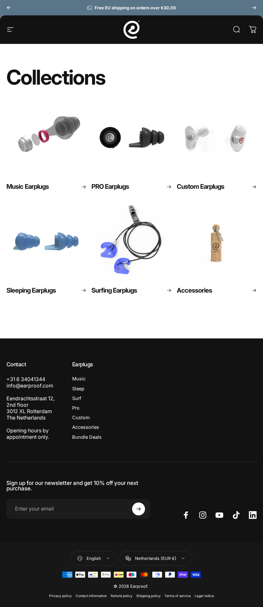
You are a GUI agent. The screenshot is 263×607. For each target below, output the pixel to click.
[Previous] (9, 7)
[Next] (254, 7)
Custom (81, 417)
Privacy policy (60, 596)
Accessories (85, 427)
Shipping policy (148, 596)
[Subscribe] (138, 509)
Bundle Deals (87, 437)
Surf (76, 398)
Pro (76, 408)
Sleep (78, 389)
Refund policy (121, 596)
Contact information (91, 596)
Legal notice (204, 596)
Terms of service (178, 596)
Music (79, 379)
